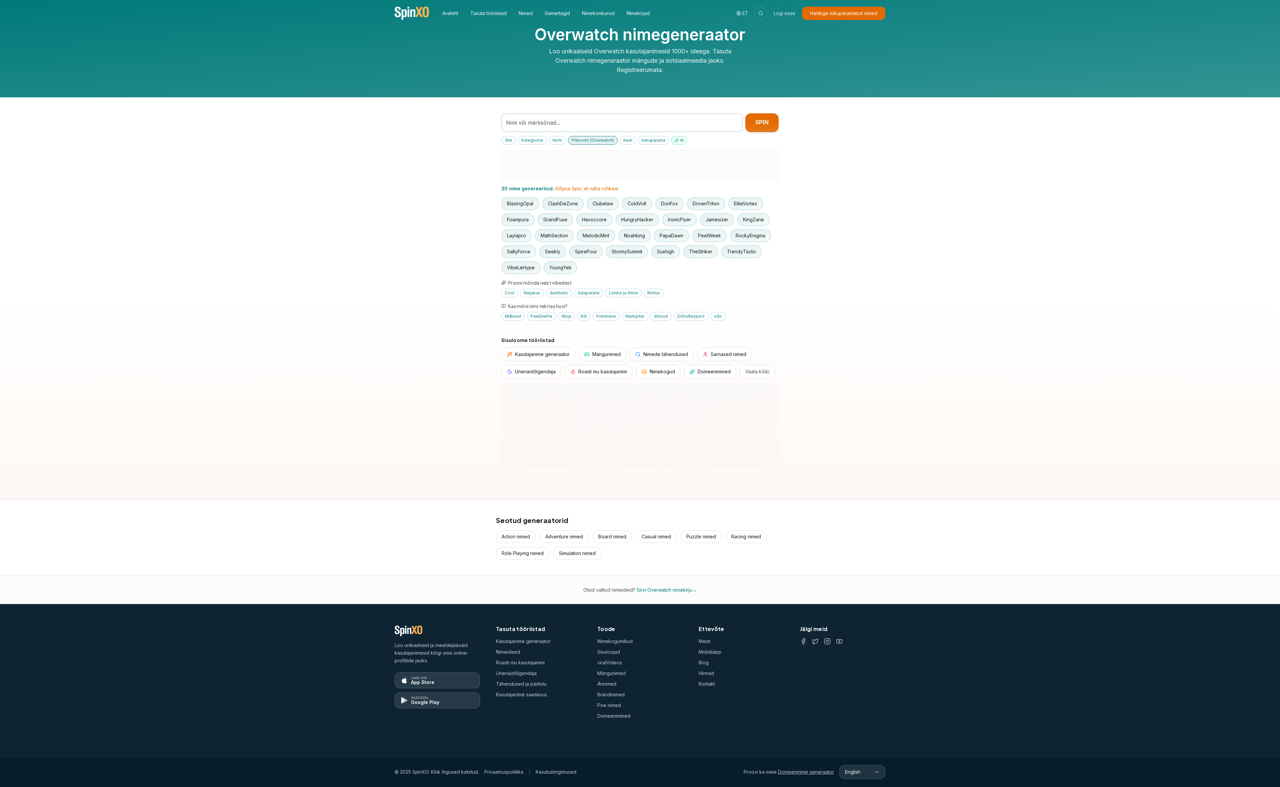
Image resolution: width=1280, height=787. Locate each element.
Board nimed (612, 536)
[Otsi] (760, 13)
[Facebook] (803, 641)
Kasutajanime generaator (523, 641)
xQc (718, 316)
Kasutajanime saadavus (521, 694)
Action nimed (516, 536)
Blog (704, 662)
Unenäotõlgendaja (516, 673)
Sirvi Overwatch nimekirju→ (667, 590)
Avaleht (450, 13)
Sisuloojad (608, 652)
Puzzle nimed (701, 536)
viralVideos (609, 662)
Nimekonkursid (598, 13)
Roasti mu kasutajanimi (520, 662)
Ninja (566, 316)
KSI (584, 316)
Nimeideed (508, 652)
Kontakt (707, 684)
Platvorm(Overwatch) (593, 140)
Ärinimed (606, 684)
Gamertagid (557, 13)
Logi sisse (784, 13)
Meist (704, 641)
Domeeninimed (613, 716)
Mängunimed (611, 673)
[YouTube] (839, 641)
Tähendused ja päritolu (521, 684)
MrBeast (513, 316)
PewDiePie (541, 316)
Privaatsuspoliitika (503, 772)
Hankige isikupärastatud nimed (843, 13)
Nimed (526, 13)
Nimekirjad (638, 13)
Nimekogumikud (615, 641)
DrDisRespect (691, 316)
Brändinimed (611, 694)
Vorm (557, 140)
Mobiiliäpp (710, 652)
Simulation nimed (577, 553)
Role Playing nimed (523, 553)
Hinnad (706, 673)
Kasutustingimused (556, 772)
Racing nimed (746, 536)
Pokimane (606, 316)
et (745, 13)
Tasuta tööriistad (488, 13)
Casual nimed (656, 536)
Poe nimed (609, 705)
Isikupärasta (653, 140)
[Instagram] (827, 641)
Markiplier (635, 316)
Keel (627, 140)
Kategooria (532, 140)
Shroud (661, 316)
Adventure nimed (564, 536)
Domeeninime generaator (806, 772)
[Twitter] (815, 641)
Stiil (508, 140)
